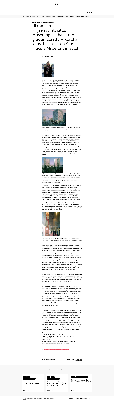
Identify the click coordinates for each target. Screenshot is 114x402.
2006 (38, 22)
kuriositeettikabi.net (59, 349)
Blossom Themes (46, 398)
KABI (24, 12)
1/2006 (73, 377)
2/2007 (25, 377)
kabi (33, 55)
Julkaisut (39, 12)
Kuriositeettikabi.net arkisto (51, 12)
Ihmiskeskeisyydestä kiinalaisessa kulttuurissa (32, 383)
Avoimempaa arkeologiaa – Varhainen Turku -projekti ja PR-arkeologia (57, 383)
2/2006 (34, 22)
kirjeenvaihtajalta (51, 349)
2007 (29, 377)
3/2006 (52, 377)
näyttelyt (66, 349)
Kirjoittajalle (31, 12)
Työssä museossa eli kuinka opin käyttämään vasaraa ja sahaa (81, 381)
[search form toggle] (87, 12)
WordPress (24, 399)
